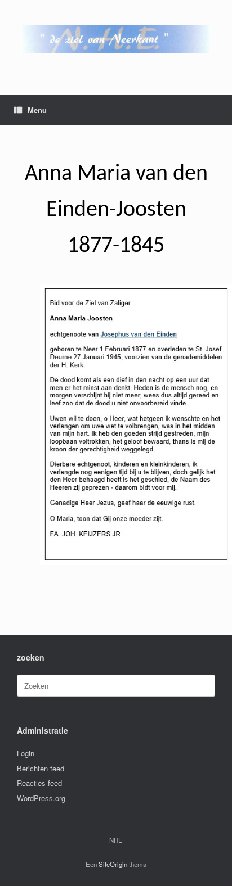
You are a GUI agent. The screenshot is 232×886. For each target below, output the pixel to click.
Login (25, 753)
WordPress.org (41, 798)
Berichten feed (40, 768)
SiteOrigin (113, 864)
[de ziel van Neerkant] (116, 39)
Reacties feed (39, 782)
